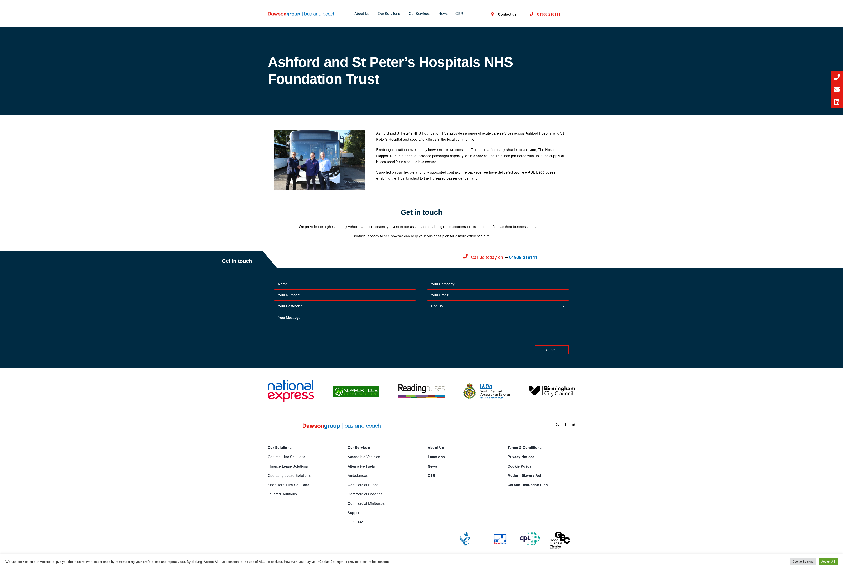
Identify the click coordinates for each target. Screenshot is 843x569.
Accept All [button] (828, 561)
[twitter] (557, 424)
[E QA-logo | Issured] (465, 533)
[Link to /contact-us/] (837, 77)
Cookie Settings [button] (803, 561)
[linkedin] (573, 424)
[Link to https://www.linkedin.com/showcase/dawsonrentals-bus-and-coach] (837, 102)
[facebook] (565, 424)
